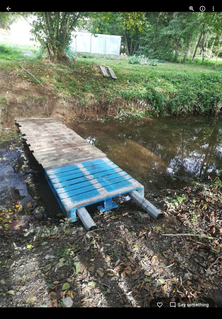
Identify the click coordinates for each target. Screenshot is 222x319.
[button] (15, 159)
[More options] (213, 8)
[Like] (159, 305)
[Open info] (202, 8)
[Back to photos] (8, 8)
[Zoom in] (191, 8)
